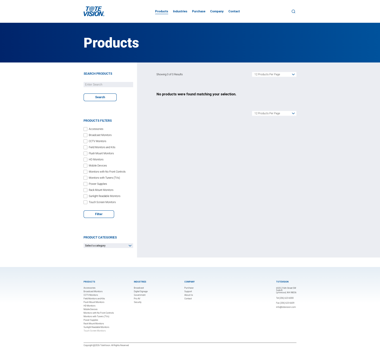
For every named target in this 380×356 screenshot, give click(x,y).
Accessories (89, 288)
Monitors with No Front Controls (99, 313)
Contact (234, 11)
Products (161, 11)
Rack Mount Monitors (94, 323)
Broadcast (139, 288)
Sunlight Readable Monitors (96, 327)
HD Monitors (89, 306)
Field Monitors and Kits (94, 298)
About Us (188, 295)
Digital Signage (141, 291)
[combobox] (108, 245)
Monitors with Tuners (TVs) (96, 316)
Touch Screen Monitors (95, 331)
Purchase (198, 11)
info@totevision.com (286, 307)
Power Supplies (91, 320)
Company (217, 11)
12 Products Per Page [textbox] (267, 74)
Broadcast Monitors (93, 291)
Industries (180, 11)
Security (137, 302)
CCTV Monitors (91, 295)
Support (188, 291)
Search (100, 97)
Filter (99, 214)
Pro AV (137, 298)
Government (139, 295)
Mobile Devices (91, 309)
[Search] (294, 11)
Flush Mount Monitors (94, 302)
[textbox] (108, 245)
